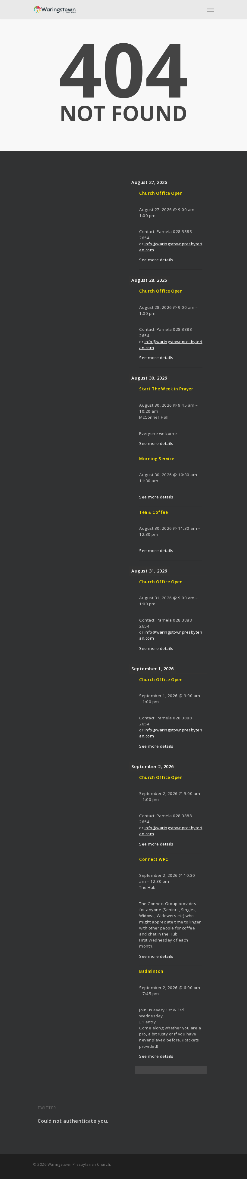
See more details (156, 259)
